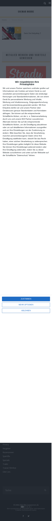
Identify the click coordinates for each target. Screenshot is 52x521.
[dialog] (26, 260)
